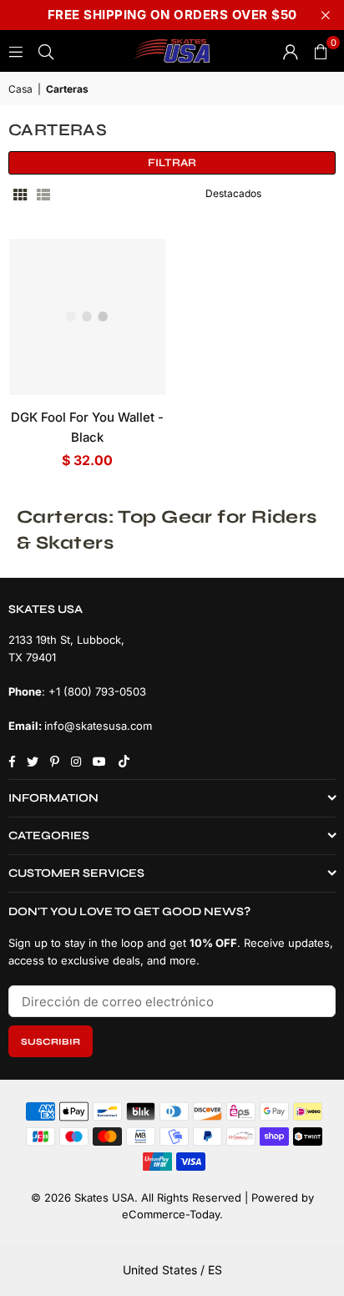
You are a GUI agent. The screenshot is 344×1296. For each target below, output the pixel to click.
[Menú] (16, 50)
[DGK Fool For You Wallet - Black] (87, 317)
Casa (20, 89)
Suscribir (50, 1041)
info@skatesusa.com (98, 725)
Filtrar (172, 163)
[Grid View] (20, 194)
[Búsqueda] (46, 50)
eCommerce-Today (171, 1214)
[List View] (43, 194)
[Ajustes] (291, 51)
